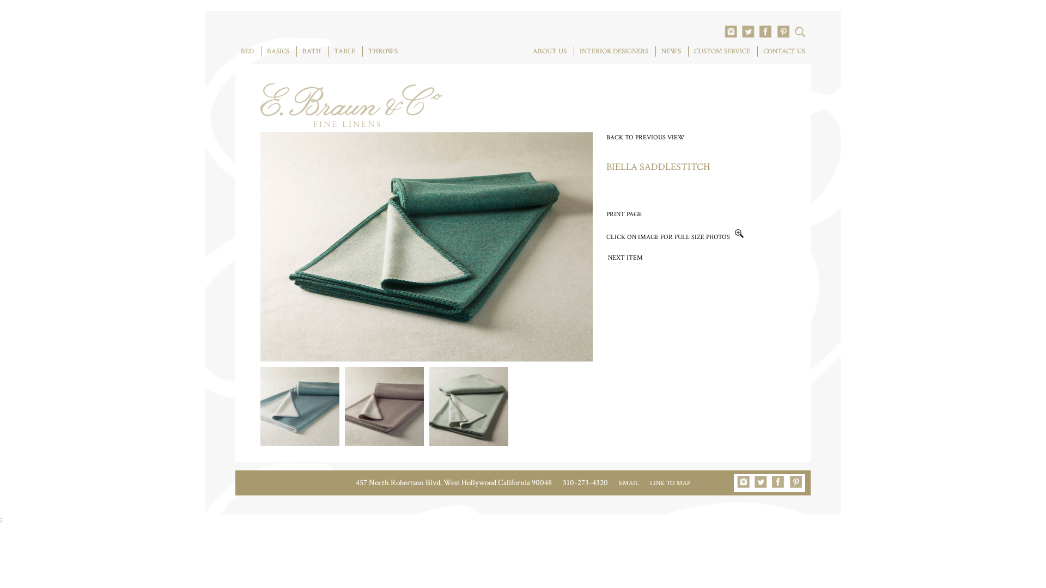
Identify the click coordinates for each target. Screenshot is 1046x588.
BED (247, 51)
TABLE (344, 51)
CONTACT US (784, 51)
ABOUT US (550, 51)
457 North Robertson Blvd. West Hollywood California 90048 (454, 482)
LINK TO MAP (670, 483)
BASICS (278, 51)
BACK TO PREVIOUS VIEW (645, 137)
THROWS (383, 51)
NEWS (671, 51)
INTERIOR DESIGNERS (614, 51)
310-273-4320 (585, 482)
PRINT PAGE (624, 214)
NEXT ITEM (625, 258)
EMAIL (629, 483)
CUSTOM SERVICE (722, 51)
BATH (311, 51)
